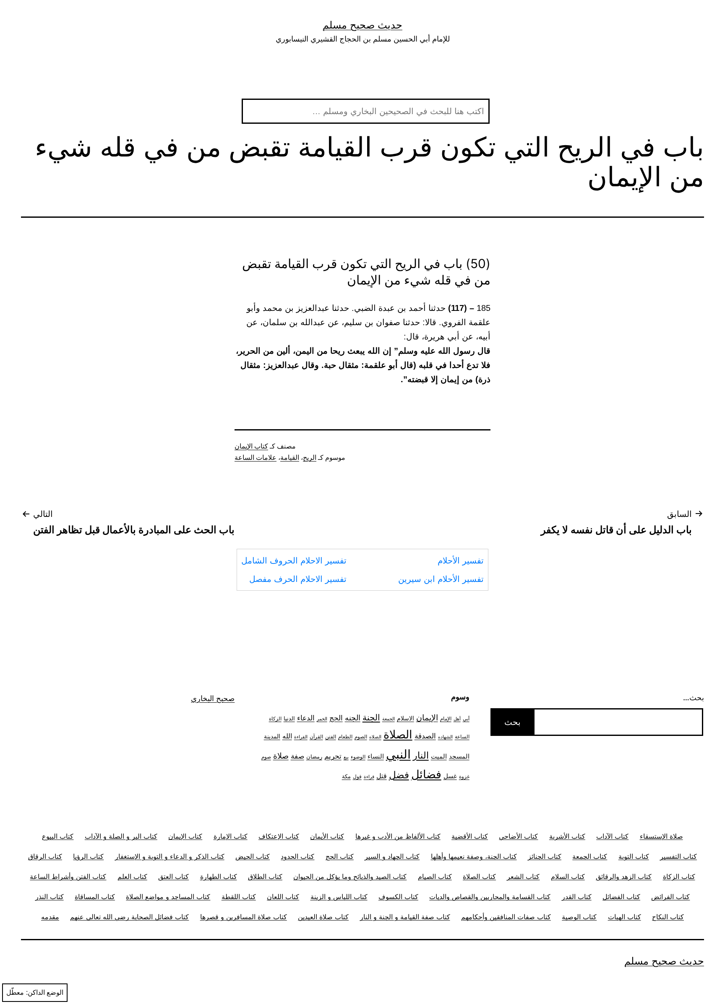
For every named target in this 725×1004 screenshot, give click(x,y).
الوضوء (358, 757)
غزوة (464, 776)
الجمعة (388, 719)
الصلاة (397, 734)
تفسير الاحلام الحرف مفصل (298, 579)
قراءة (369, 777)
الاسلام (405, 718)
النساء (376, 756)
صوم (266, 757)
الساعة (462, 737)
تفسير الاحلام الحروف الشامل (294, 560)
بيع (346, 757)
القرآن (316, 736)
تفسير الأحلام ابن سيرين (441, 579)
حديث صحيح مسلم (362, 25)
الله (287, 736)
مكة (346, 776)
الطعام (345, 737)
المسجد (459, 756)
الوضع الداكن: (44, 992)
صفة (297, 755)
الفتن (330, 736)
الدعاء (306, 717)
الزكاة (275, 718)
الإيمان (427, 717)
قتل (381, 776)
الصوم (361, 736)
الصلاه (375, 737)
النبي (398, 754)
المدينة (272, 736)
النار (421, 755)
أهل (457, 719)
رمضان (314, 756)
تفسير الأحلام (461, 560)
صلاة (281, 756)
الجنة (371, 717)
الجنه (352, 717)
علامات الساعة (255, 457)
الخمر (322, 719)
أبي (466, 719)
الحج (336, 717)
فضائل (426, 774)
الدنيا (289, 718)
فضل (399, 774)
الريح (309, 457)
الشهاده (445, 737)
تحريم (333, 755)
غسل (450, 776)
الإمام (445, 719)
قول (357, 776)
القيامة (289, 457)
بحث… (693, 697)
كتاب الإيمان (251, 446)
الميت (439, 756)
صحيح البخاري (213, 698)
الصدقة (425, 736)
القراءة (301, 737)
